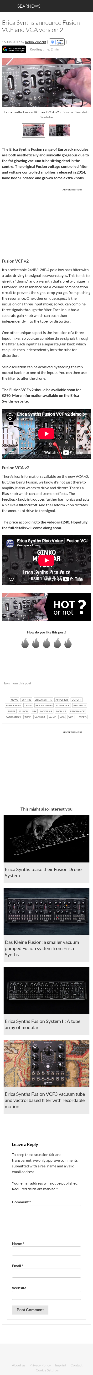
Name (18, 1243)
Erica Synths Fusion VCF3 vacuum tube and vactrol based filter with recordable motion (45, 1100)
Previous (7, 130)
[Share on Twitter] (81, 683)
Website (19, 1287)
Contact (77, 1365)
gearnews (28, 6)
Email (17, 1265)
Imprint (60, 1365)
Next (86, 130)
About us (18, 1365)
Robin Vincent (35, 42)
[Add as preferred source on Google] (14, 49)
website (21, 401)
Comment (21, 1202)
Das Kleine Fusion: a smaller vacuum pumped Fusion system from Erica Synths (42, 948)
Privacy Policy (40, 1365)
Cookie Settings (47, 1370)
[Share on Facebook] (63, 683)
